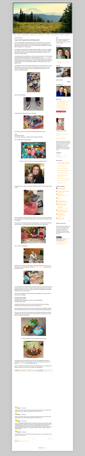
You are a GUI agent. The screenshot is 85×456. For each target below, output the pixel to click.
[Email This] (37, 370)
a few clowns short (61, 188)
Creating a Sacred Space (62, 205)
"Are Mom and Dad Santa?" (62, 168)
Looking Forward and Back (63, 191)
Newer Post (17, 438)
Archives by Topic (41, 34)
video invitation (46, 57)
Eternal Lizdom (60, 214)
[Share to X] (40, 370)
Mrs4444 (20, 370)
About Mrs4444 (26, 34)
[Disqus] (33, 389)
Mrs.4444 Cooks (21, 363)
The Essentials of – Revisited (62, 208)
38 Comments (33, 370)
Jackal (58, 198)
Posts (59, 154)
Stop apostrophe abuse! (61, 138)
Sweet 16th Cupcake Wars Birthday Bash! (62, 176)
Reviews (62, 34)
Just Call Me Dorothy (61, 165)
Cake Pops (41, 267)
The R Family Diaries (61, 201)
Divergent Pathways (61, 204)
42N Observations (61, 210)
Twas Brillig (59, 207)
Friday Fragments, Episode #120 (63, 170)
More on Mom (33, 34)
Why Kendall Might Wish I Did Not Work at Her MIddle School (64, 102)
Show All (69, 220)
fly (57, 199)
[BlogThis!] (38, 370)
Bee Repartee (60, 194)
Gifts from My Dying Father (62, 172)
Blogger (44, 447)
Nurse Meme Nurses (61, 219)
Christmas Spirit (60, 106)
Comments (60, 156)
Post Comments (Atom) (24, 440)
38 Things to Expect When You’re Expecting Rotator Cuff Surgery (63, 163)
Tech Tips (67, 34)
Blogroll (48, 34)
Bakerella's (37, 267)
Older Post (50, 438)
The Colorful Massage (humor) (63, 108)
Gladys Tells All (60, 218)
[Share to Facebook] (41, 370)
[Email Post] (29, 370)
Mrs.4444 (68, 238)
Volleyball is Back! (60, 192)
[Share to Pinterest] (42, 370)
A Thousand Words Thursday (63, 178)
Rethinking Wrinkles (61, 103)
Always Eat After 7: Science (62, 202)
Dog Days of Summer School (63, 180)
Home (15, 34)
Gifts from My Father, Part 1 (62, 105)
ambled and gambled (61, 189)
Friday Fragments (54, 34)
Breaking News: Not (61, 182)
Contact (19, 34)
